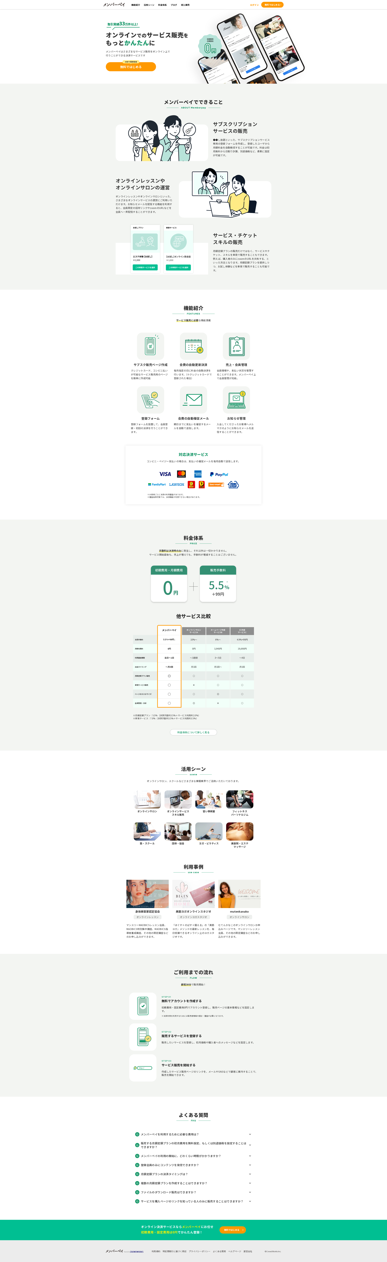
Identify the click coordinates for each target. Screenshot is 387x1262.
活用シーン (149, 4)
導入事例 (185, 4)
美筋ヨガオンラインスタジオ (193, 911)
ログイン (254, 4)
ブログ (174, 4)
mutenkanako (239, 911)
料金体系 (162, 4)
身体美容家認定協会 (147, 911)
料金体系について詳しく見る (193, 732)
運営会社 (248, 1251)
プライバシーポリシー (199, 1251)
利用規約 (156, 1251)
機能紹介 (135, 4)
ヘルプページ (234, 1251)
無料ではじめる (272, 4)
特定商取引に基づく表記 (174, 1251)
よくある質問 (219, 1251)
